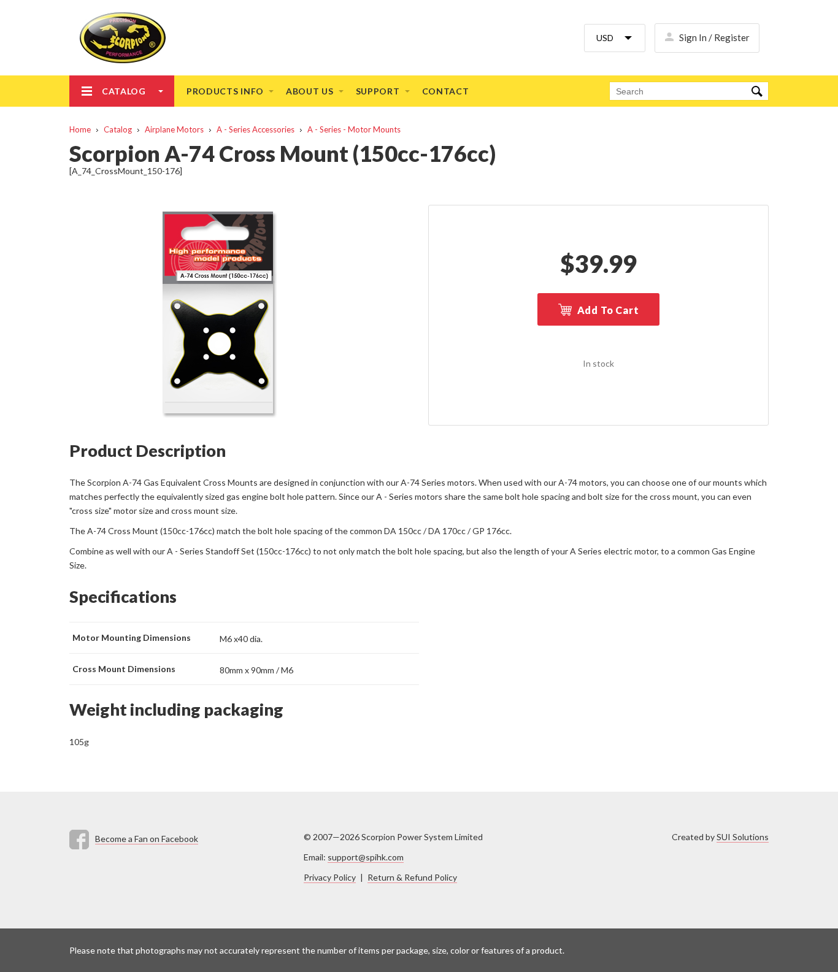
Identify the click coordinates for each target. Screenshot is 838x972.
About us (310, 91)
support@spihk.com (366, 857)
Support (378, 91)
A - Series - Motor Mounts (354, 129)
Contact (445, 91)
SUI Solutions (743, 837)
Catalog (124, 91)
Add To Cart (608, 310)
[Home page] (117, 37)
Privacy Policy (330, 877)
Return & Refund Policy (412, 877)
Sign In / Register (714, 37)
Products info (225, 91)
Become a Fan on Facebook (146, 838)
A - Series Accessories (255, 129)
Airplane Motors (174, 129)
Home (80, 129)
